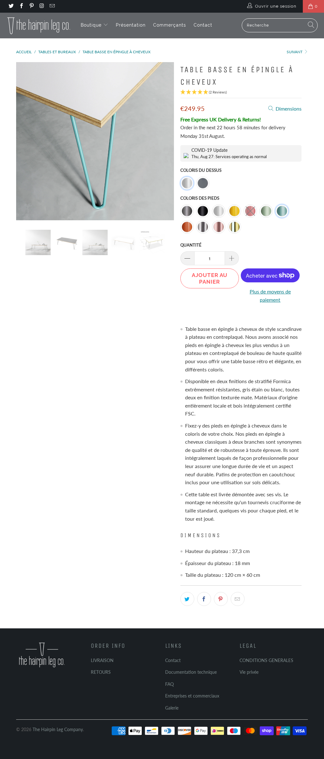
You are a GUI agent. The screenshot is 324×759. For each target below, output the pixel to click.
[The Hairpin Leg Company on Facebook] (21, 6)
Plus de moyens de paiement (270, 295)
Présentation (131, 25)
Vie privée (249, 672)
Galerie (171, 708)
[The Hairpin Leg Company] (38, 25)
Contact (203, 25)
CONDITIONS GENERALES (266, 660)
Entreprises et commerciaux (192, 695)
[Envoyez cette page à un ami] (238, 599)
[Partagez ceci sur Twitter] (187, 599)
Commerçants (169, 25)
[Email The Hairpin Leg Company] (52, 6)
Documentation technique (191, 672)
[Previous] (24, 141)
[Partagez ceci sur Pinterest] (221, 599)
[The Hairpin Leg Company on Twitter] (11, 6)
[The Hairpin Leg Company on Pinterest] (31, 6)
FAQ (169, 684)
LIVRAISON (102, 660)
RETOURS (101, 672)
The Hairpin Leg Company (58, 729)
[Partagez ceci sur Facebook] (204, 599)
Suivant (295, 51)
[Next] (165, 141)
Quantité (191, 245)
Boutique (92, 25)
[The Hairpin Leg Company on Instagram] (41, 6)
